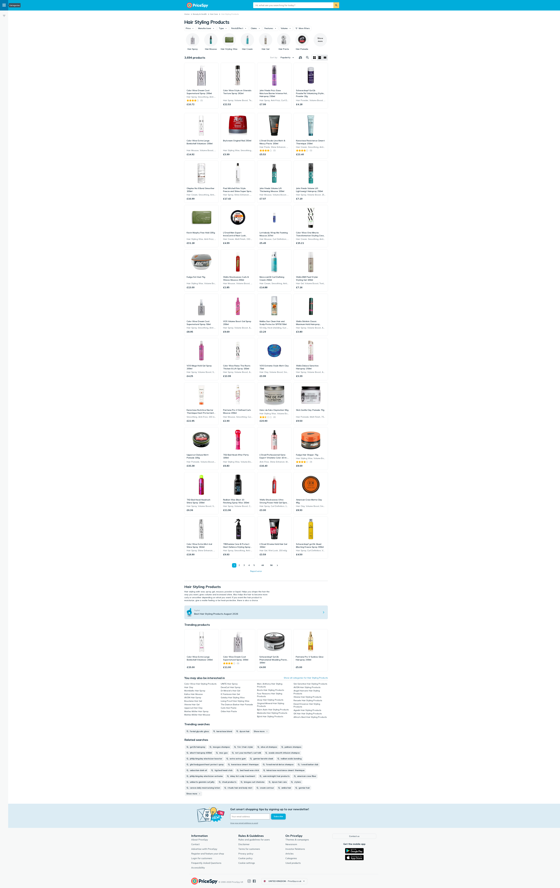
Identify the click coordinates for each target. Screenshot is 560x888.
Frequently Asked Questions (206, 862)
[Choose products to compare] (300, 57)
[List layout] (319, 57)
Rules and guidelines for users (254, 839)
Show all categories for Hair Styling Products (306, 678)
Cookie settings (246, 862)
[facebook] (254, 881)
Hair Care (214, 14)
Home (187, 14)
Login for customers (201, 858)
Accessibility (198, 867)
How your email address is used (244, 823)
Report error (256, 571)
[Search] (336, 5)
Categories (291, 858)
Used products (293, 862)
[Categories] (4, 5)
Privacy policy (245, 853)
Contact (195, 844)
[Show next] (277, 565)
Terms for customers (249, 848)
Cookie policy (245, 858)
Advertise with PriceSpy (204, 848)
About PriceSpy (199, 839)
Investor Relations (295, 848)
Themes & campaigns (297, 839)
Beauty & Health (200, 14)
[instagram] (249, 881)
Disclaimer (244, 844)
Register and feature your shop (207, 853)
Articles (289, 853)
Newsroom (291, 844)
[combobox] (293, 5)
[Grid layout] (314, 57)
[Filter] (4, 16)
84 (271, 565)
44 (262, 565)
